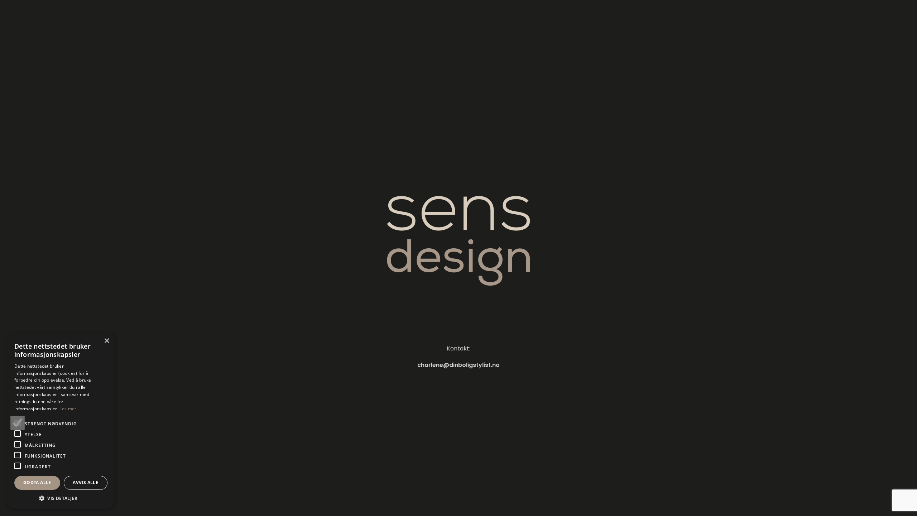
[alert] (61, 421)
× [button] (106, 341)
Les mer (67, 409)
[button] (60, 498)
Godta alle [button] (37, 482)
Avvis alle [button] (85, 482)
